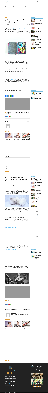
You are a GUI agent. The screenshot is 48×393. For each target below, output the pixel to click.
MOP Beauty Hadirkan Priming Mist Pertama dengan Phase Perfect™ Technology (8, 139)
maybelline (19, 112)
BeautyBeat (11, 392)
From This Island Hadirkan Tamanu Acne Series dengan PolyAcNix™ (38, 36)
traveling (28, 112)
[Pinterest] (38, 1)
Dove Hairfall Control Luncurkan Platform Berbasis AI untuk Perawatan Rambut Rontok (39, 20)
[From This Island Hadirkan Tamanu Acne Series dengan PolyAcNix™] (33, 36)
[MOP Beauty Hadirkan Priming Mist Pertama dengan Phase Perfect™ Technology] (9, 135)
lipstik (16, 112)
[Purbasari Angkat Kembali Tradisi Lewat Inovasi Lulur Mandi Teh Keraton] (33, 40)
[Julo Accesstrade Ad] (17, 104)
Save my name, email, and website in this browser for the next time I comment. (15, 170)
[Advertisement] (24, 12)
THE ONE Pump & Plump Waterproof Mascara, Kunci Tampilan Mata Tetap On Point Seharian (26, 139)
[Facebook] (35, 1)
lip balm (14, 112)
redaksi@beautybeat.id (10, 383)
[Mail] (37, 1)
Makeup (8, 6)
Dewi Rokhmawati (8, 24)
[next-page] (6, 142)
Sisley (26, 112)
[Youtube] (40, 1)
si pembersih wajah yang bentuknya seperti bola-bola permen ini (17, 28)
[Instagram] (36, 1)
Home (5, 6)
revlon (24, 112)
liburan (12, 112)
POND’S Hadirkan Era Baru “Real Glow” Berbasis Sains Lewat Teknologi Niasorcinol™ (39, 28)
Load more (37, 50)
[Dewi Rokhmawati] (5, 24)
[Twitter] (7, 116)
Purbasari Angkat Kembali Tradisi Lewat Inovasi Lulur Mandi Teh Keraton (38, 39)
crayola (10, 112)
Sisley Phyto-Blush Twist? (13, 79)
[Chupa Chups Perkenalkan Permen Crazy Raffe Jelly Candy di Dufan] (33, 48)
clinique (8, 112)
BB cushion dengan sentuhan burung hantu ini (14, 27)
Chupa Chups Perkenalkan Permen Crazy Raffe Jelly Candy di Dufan (39, 48)
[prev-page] (5, 142)
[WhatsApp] (10, 116)
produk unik (22, 112)
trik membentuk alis (7, 113)
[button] (42, 1)
